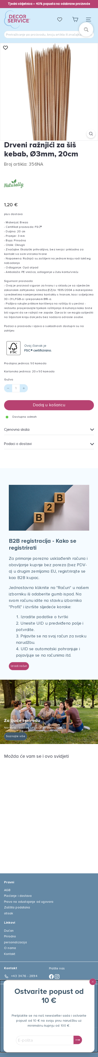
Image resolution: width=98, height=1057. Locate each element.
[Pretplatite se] (78, 1040)
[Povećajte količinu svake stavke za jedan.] (24, 388)
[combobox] (49, 34)
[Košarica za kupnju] (75, 20)
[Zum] (91, 133)
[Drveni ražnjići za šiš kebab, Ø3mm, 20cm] (33, 813)
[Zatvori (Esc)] (92, 981)
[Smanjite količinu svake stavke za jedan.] (8, 388)
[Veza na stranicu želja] (62, 19)
